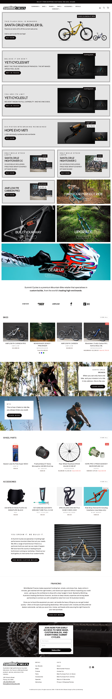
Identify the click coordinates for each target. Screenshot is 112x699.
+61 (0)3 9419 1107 (9, 681)
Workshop (55, 9)
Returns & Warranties (63, 679)
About (59, 666)
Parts (59, 6)
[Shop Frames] (28, 223)
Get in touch (12, 72)
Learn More (98, 386)
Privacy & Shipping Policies (65, 682)
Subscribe (56, 650)
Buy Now (10, 37)
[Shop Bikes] (83, 192)
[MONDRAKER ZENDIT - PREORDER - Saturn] (45, 353)
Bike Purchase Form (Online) (66, 676)
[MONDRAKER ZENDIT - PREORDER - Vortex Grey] (39, 353)
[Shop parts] (83, 223)
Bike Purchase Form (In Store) (66, 674)
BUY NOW (10, 138)
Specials (78, 6)
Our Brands (35, 6)
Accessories (68, 6)
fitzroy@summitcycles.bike (11, 683)
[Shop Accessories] (56, 262)
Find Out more (56, 614)
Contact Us (60, 671)
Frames (51, 6)
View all (104, 317)
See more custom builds (25, 560)
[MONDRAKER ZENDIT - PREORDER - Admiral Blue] (41, 353)
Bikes (44, 6)
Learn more (14, 415)
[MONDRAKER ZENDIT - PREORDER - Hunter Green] (43, 353)
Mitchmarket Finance (63, 668)
